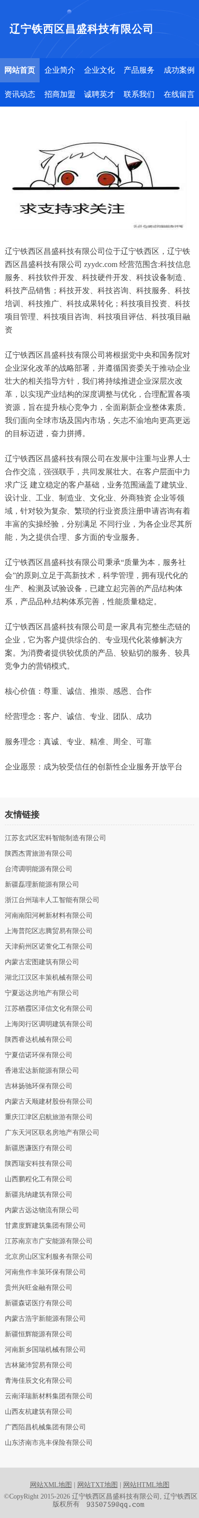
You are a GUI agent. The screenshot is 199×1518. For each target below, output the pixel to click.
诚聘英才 (99, 94)
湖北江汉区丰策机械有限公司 (49, 977)
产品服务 (139, 70)
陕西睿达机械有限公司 (38, 1039)
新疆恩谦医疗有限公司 (38, 1148)
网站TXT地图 (97, 1484)
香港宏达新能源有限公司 (42, 1070)
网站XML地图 (51, 1484)
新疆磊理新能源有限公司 (42, 884)
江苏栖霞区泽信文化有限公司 (49, 1008)
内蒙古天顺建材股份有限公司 (49, 1101)
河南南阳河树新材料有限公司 (49, 915)
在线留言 (179, 94)
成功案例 (179, 70)
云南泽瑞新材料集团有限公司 (49, 1396)
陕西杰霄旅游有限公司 (38, 853)
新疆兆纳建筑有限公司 (38, 1194)
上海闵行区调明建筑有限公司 (49, 1024)
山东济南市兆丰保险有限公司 (49, 1443)
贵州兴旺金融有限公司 (38, 1287)
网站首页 (19, 70)
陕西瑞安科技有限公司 (38, 1163)
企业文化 (99, 70)
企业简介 (59, 70)
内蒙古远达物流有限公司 (42, 1210)
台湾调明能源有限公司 (38, 869)
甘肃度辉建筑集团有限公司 (45, 1225)
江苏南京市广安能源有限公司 (49, 1241)
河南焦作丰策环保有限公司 (45, 1272)
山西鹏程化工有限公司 (38, 1179)
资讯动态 (19, 94)
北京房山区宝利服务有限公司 (49, 1256)
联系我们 (139, 94)
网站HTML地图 (146, 1484)
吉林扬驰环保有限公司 (38, 1086)
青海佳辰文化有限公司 (38, 1380)
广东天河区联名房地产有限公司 (52, 1132)
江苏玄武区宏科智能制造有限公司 (55, 838)
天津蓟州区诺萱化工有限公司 (49, 946)
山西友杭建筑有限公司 (38, 1411)
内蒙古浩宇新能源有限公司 (45, 1318)
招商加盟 (59, 94)
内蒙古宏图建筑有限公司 (42, 962)
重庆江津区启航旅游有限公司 (49, 1117)
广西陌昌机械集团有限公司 (45, 1427)
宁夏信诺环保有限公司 (38, 1055)
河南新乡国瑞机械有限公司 (45, 1349)
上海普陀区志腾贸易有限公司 (49, 931)
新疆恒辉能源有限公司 (38, 1334)
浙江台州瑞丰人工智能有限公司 (52, 900)
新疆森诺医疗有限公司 (38, 1303)
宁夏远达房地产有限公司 (42, 993)
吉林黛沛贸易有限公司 (38, 1365)
